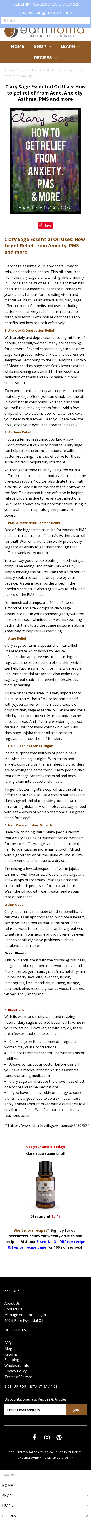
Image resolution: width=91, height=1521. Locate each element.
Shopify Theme (67, 1452)
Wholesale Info (16, 1365)
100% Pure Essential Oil (23, 1320)
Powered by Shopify (58, 1457)
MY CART (60, 13)
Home (8, 70)
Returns (11, 1354)
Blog (8, 1348)
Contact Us (13, 1309)
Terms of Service (18, 1376)
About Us (12, 1303)
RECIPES (43, 57)
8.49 (56, 1216)
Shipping (11, 1359)
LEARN (68, 46)
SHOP (40, 46)
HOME (17, 46)
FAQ (7, 1342)
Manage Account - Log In (25, 1314)
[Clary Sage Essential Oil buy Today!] (45, 1210)
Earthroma (44, 1452)
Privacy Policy (15, 1371)
